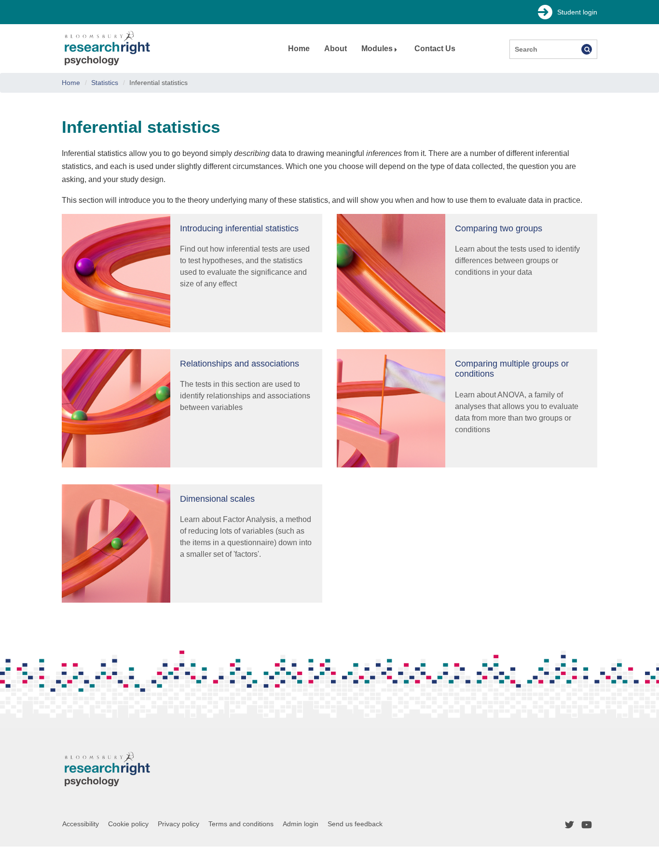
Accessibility (80, 824)
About (335, 48)
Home (299, 48)
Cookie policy (128, 824)
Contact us (434, 48)
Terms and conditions (241, 824)
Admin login (300, 824)
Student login (577, 12)
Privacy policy (178, 824)
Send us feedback (355, 824)
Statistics (104, 82)
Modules (377, 48)
